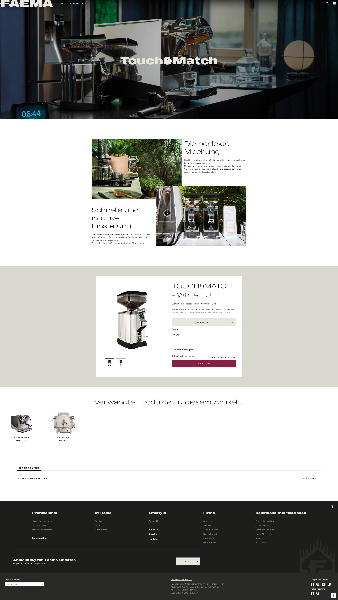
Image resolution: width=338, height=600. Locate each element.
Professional (76, 3)
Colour (175, 329)
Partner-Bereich (210, 542)
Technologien (39, 538)
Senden (188, 561)
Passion (153, 534)
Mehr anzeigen (204, 322)
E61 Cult (98, 525)
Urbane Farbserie (21, 438)
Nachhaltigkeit (210, 534)
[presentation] (169, 300)
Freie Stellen (209, 538)
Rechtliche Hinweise (264, 530)
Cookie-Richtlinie (263, 525)
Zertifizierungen (210, 530)
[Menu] (334, 3)
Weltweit (207, 525)
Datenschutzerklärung (265, 521)
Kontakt (153, 539)
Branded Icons (155, 521)
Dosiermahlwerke (40, 525)
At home (60, 3)
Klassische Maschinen (42, 521)
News (152, 529)
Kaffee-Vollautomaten (42, 530)
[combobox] (204, 333)
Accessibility (261, 542)
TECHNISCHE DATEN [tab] (29, 468)
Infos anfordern (203, 363)
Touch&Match (100, 530)
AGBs (258, 538)
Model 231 (259, 534)
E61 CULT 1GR (63, 438)
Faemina (98, 521)
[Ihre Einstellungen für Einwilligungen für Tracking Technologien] (333, 595)
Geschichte (208, 521)
